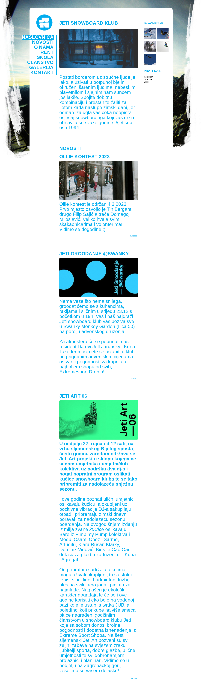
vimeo (146, 82)
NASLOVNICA (38, 37)
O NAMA (44, 47)
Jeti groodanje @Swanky (94, 253)
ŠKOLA (45, 57)
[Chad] (163, 52)
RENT (46, 52)
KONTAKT (41, 72)
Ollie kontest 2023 (84, 156)
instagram (148, 77)
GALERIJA (41, 67)
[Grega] (163, 39)
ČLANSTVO (40, 62)
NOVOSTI (42, 42)
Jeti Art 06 (73, 396)
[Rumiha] (150, 39)
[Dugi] (150, 52)
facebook (148, 79)
